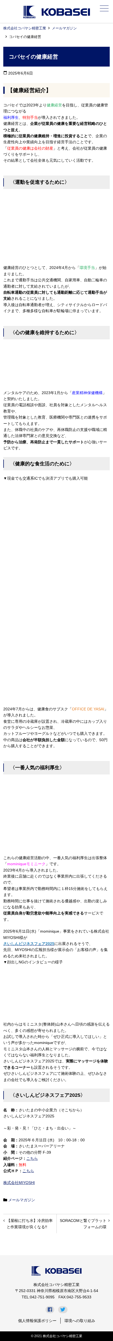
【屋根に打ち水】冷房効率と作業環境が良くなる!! (30, 1223)
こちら (32, 1158)
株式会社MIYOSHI (19, 1182)
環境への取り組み (79, 1320)
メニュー (104, 8)
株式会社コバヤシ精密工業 (24, 28)
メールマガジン (64, 28)
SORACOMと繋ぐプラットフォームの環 (83, 1223)
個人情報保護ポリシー (37, 1320)
